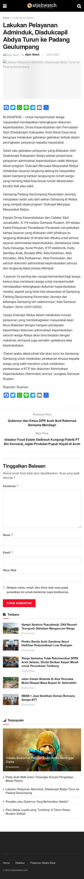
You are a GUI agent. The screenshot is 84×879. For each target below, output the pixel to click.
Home (6, 17)
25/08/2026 (29, 633)
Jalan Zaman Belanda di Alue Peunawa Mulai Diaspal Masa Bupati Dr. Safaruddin (49, 681)
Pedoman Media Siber (42, 863)
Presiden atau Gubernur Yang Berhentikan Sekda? (37, 801)
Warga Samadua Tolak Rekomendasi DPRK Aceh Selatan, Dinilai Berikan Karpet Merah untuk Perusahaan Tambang (50, 662)
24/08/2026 (13, 767)
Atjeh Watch (32, 54)
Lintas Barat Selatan (23, 17)
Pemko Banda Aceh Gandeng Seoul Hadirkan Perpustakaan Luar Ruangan (46, 643)
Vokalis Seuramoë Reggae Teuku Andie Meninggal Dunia (40, 760)
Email (8, 552)
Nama (8, 535)
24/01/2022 (53, 54)
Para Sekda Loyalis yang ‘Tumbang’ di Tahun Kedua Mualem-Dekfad (38, 812)
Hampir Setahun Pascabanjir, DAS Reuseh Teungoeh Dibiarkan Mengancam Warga (49, 626)
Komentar (11, 486)
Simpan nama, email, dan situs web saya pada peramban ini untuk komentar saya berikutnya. (38, 589)
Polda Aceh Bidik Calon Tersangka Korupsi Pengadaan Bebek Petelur (39, 779)
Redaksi (20, 863)
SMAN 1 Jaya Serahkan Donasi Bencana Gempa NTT (48, 698)
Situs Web (9, 570)
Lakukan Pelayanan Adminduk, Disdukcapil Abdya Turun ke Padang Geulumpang (42, 791)
